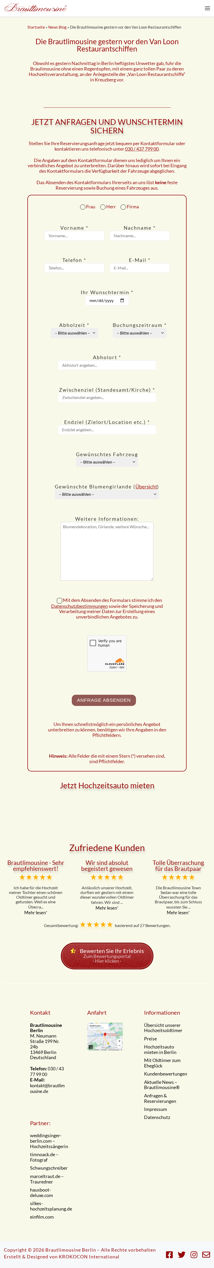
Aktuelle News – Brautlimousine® (162, 1085)
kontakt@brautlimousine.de (47, 1088)
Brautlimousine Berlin (70, 1250)
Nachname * (140, 228)
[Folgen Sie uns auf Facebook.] (169, 1254)
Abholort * (107, 357)
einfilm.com (42, 1217)
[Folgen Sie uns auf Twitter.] (182, 1254)
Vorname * (74, 228)
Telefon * (74, 260)
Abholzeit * (74, 325)
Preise (150, 1038)
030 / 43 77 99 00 (47, 1071)
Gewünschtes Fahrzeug (107, 454)
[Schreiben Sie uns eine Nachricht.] (206, 1254)
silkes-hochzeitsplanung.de (51, 1206)
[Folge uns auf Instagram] (194, 1254)
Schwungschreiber (49, 1168)
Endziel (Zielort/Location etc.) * (107, 422)
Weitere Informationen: (107, 519)
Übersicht (146, 487)
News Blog (57, 27)
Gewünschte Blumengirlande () (107, 487)
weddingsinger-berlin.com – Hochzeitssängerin (49, 1141)
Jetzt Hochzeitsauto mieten (107, 785)
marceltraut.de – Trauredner (47, 1179)
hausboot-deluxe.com (41, 1192)
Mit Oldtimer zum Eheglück (162, 1063)
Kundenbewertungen (165, 1074)
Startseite (36, 27)
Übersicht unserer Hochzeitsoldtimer (163, 1028)
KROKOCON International (89, 1256)
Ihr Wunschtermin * (107, 292)
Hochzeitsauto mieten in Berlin (160, 1049)
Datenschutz (157, 1117)
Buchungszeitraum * (140, 325)
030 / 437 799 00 (142, 149)
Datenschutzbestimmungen (79, 606)
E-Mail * (140, 260)
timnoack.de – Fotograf (44, 1157)
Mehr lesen (35, 912)
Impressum (155, 1109)
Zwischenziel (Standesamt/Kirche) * (107, 390)
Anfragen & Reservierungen (160, 1098)
